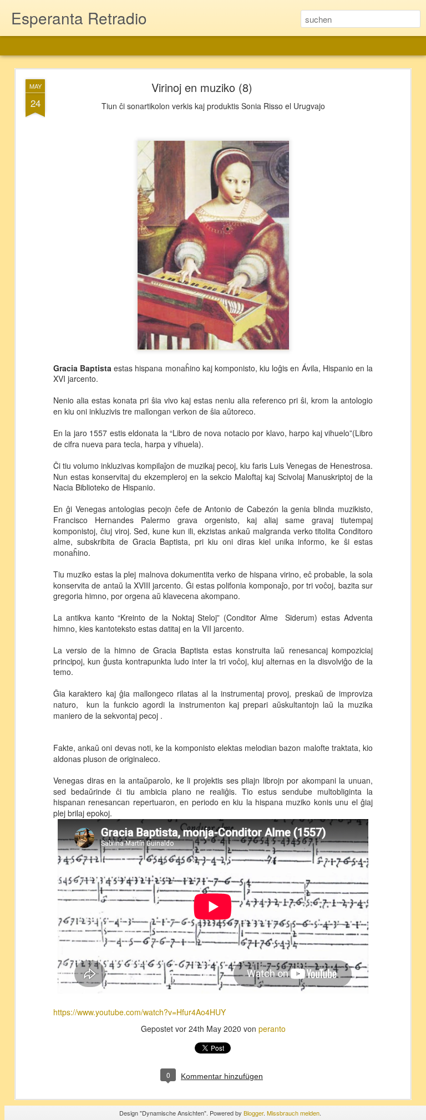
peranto (272, 1028)
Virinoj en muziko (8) (201, 87)
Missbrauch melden (293, 1112)
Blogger (253, 1112)
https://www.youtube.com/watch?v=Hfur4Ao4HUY (139, 1011)
